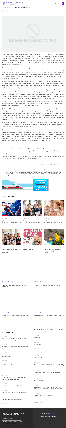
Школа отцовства (28, 249)
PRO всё (10, 7)
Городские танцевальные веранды (44, 351)
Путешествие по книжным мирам (12, 399)
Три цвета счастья (39, 380)
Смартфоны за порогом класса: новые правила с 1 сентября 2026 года (11, 251)
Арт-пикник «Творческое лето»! (43, 395)
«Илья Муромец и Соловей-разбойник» (14, 386)
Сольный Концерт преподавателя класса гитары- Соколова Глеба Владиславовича (49, 330)
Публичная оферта (7, 418)
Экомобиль (37, 337)
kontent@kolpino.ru (40, 173)
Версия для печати (58, 164)
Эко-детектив (38, 402)
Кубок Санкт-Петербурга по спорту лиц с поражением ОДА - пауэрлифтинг (11, 222)
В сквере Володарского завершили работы (47, 285)
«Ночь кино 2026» (39, 357)
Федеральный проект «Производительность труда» (32, 221)
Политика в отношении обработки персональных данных (12, 422)
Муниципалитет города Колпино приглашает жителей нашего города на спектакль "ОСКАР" (48, 388)
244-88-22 (54, 416)
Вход (58, 3)
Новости (4, 7)
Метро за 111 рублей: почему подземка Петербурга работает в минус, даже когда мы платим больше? (49, 365)
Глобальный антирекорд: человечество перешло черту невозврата (53, 222)
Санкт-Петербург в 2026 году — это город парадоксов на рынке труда (53, 251)
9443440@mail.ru (55, 413)
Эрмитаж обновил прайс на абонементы (14, 392)
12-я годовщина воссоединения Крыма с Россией (49, 315)
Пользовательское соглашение (11, 420)
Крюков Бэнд (38, 344)
